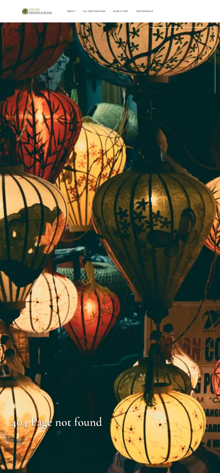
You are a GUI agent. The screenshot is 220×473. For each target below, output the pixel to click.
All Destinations (94, 11)
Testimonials (144, 11)
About (71, 11)
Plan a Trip (120, 11)
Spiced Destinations (37, 11)
